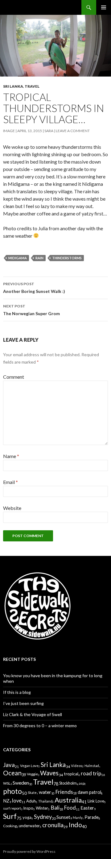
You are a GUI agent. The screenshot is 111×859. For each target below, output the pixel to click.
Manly (77, 817)
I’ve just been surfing (23, 703)
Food (70, 808)
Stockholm (68, 783)
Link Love (96, 801)
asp (81, 783)
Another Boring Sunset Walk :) (34, 287)
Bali (55, 807)
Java (9, 764)
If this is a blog (17, 692)
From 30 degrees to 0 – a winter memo (40, 725)
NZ (6, 800)
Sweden (21, 783)
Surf (10, 816)
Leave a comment (73, 130)
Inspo (28, 808)
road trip (91, 773)
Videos (76, 766)
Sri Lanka (13, 86)
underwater (29, 825)
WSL (6, 783)
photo (12, 791)
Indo (75, 825)
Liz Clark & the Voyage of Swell (32, 714)
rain (39, 258)
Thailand (45, 801)
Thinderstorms (67, 258)
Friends (64, 792)
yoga (27, 817)
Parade (91, 817)
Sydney (43, 816)
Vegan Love (29, 766)
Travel (32, 86)
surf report (12, 808)
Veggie (32, 774)
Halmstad (91, 766)
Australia (68, 800)
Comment (13, 377)
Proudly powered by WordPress (29, 851)
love (17, 800)
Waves (49, 773)
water (45, 792)
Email (10, 482)
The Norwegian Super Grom (31, 310)
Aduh (31, 801)
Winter (42, 808)
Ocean (12, 773)
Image (9, 130)
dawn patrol (89, 792)
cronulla (53, 824)
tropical (71, 773)
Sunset (63, 817)
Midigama (17, 258)
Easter (87, 808)
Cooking (10, 826)
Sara (48, 130)
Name (11, 456)
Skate (32, 792)
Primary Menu (103, 7)
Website (12, 508)
